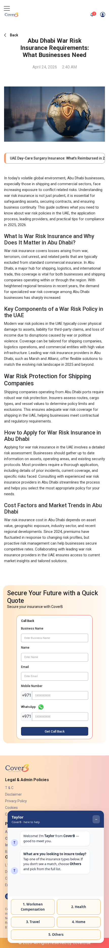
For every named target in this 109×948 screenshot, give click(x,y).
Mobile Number (31, 686)
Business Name (32, 628)
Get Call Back (55, 731)
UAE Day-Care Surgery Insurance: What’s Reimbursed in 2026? (55, 158)
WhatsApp (28, 707)
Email (25, 667)
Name (25, 647)
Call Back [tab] (27, 621)
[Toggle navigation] (7, 8)
